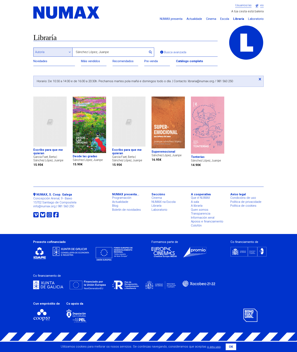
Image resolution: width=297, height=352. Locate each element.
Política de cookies (243, 205)
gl (257, 5)
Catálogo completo (189, 61)
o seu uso (214, 347)
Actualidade (194, 19)
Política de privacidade (245, 202)
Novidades (40, 61)
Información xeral (202, 217)
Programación (121, 198)
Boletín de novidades (126, 210)
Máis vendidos (90, 61)
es (262, 5)
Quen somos (199, 210)
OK (231, 347)
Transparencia (200, 213)
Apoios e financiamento (207, 221)
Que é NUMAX (200, 198)
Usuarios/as (243, 5)
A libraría (196, 205)
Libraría (238, 19)
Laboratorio (256, 19)
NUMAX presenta (171, 19)
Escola (224, 19)
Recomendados (123, 61)
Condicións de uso (243, 198)
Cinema (211, 19)
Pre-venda (151, 61)
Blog (115, 205)
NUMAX (66, 12)
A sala (195, 202)
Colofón (196, 225)
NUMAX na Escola (164, 202)
